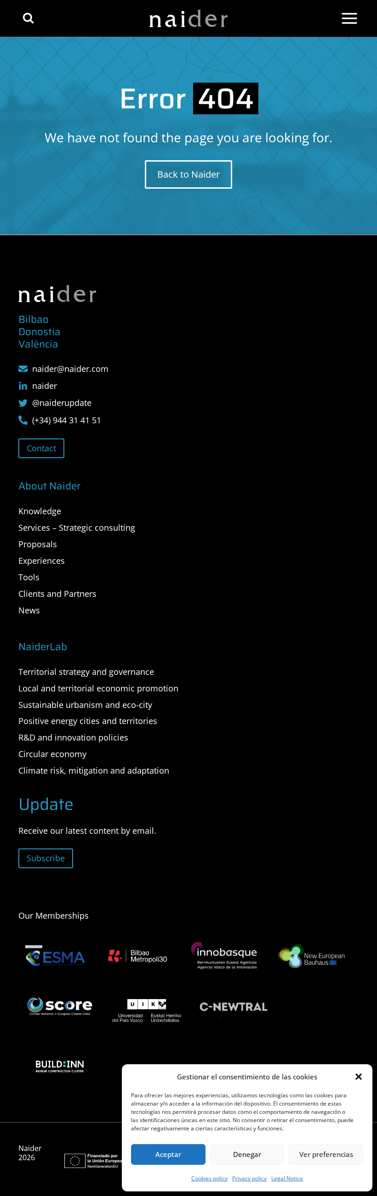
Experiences (41, 560)
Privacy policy (249, 1178)
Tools (29, 577)
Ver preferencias (326, 1154)
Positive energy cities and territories (87, 720)
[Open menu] (349, 18)
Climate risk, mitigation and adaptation (93, 770)
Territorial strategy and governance (86, 671)
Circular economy (52, 753)
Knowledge (39, 511)
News (29, 610)
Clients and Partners (57, 593)
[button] (358, 1076)
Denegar (247, 1154)
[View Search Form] (28, 18)
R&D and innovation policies (73, 737)
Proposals (37, 544)
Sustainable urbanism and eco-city (85, 704)
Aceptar (168, 1154)
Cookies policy (209, 1178)
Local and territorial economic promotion (98, 688)
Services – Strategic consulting (76, 527)
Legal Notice (287, 1178)
